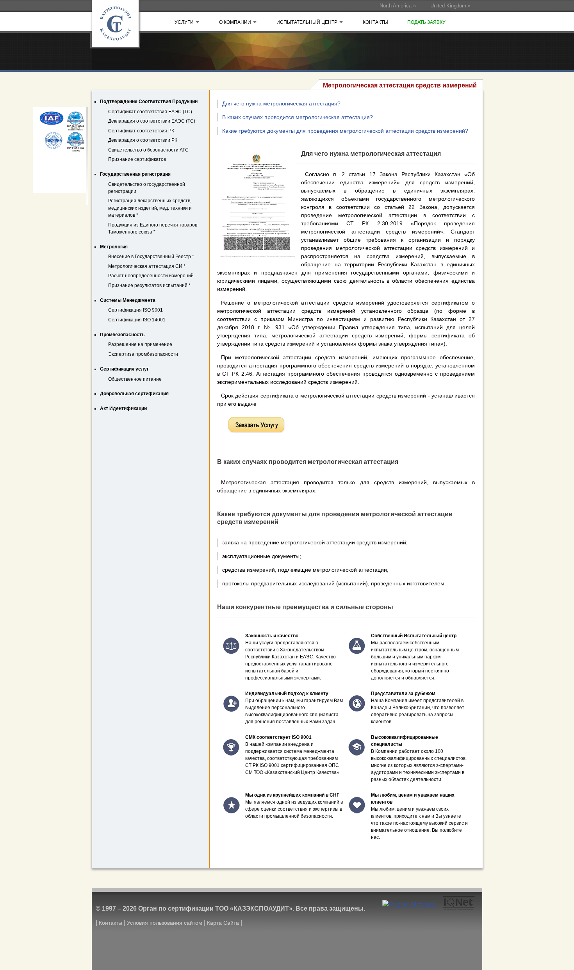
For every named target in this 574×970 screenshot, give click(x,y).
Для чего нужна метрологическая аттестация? (281, 103)
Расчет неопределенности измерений (151, 275)
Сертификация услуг (124, 369)
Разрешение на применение (140, 344)
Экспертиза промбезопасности (143, 354)
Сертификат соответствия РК (141, 131)
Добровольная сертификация (134, 393)
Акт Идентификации (123, 408)
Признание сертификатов (137, 159)
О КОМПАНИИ (235, 22)
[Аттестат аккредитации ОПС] (59, 121)
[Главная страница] (119, 27)
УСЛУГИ (185, 22)
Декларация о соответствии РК (142, 140)
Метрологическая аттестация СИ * (146, 266)
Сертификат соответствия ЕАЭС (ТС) (150, 111)
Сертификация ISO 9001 (135, 310)
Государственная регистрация (135, 174)
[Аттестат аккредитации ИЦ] (59, 142)
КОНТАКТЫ (375, 22)
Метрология (114, 247)
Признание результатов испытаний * (149, 285)
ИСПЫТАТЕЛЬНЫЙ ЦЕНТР (307, 22)
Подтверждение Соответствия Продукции (149, 101)
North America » (398, 6)
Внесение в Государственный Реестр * (151, 256)
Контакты (110, 923)
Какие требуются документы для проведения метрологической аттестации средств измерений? (345, 131)
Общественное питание (135, 379)
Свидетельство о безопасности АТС (148, 150)
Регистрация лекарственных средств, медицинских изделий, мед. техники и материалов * (150, 208)
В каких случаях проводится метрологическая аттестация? (297, 117)
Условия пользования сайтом (164, 923)
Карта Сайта (223, 923)
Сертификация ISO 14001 (137, 320)
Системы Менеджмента (127, 300)
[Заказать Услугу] (256, 425)
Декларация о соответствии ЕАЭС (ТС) (151, 121)
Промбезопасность (122, 334)
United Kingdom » (450, 6)
